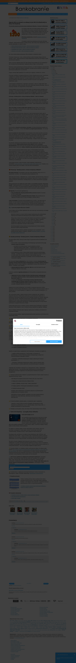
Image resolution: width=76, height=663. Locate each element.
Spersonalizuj (37, 341)
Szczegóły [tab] (38, 324)
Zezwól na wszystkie (54, 341)
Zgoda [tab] (21, 324)
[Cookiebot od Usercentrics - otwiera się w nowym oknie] (57, 321)
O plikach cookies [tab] (54, 324)
